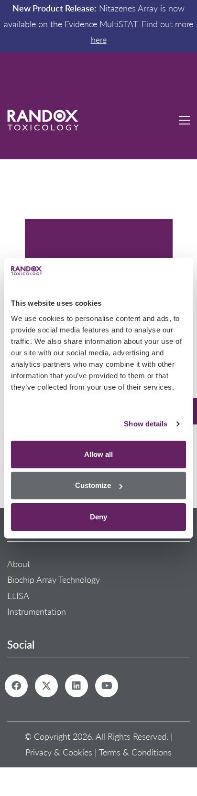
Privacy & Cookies (58, 752)
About (18, 563)
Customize (93, 485)
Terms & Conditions (135, 752)
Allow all (98, 454)
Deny (98, 517)
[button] (184, 91)
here (99, 39)
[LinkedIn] (76, 685)
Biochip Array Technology (53, 579)
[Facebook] (16, 685)
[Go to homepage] (43, 91)
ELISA (18, 595)
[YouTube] (106, 685)
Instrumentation (36, 611)
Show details (145, 424)
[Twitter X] (46, 685)
